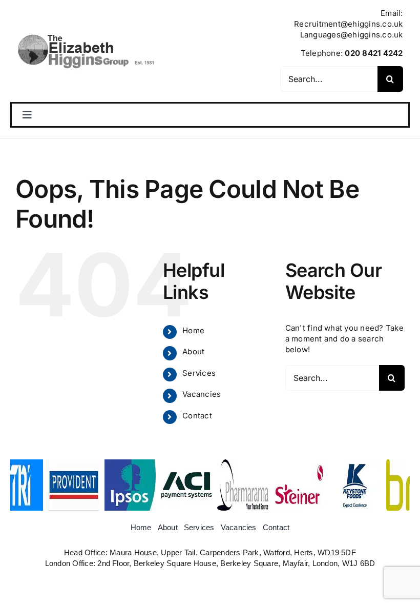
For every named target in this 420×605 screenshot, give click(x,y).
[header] (85, 34)
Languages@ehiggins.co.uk (351, 34)
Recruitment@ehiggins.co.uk (348, 24)
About (193, 351)
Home (193, 330)
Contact (197, 415)
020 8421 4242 (374, 53)
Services (199, 373)
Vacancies (201, 394)
